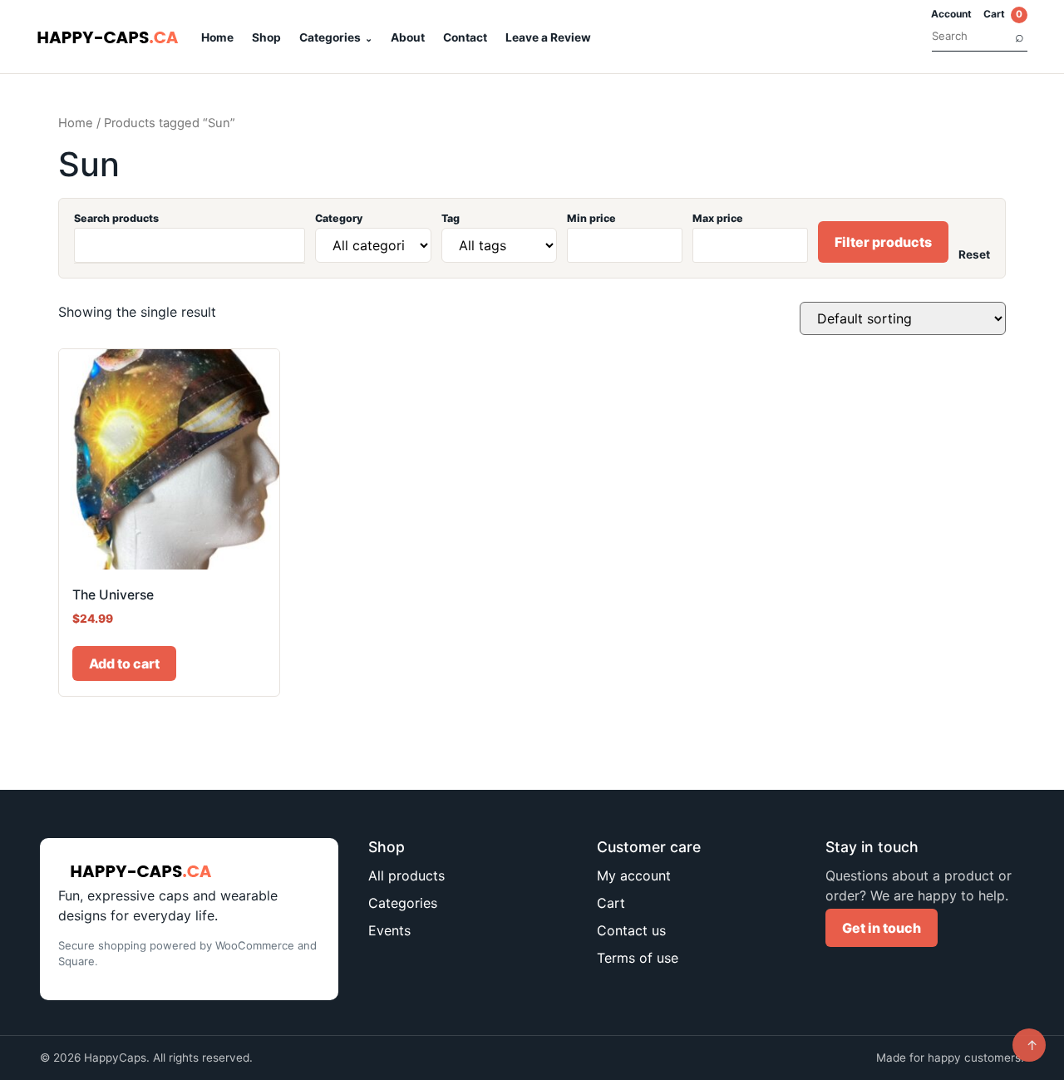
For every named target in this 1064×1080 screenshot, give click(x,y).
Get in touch (881, 928)
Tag (450, 219)
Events (389, 930)
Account (951, 13)
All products (406, 875)
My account (634, 875)
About (408, 37)
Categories (330, 37)
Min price (591, 219)
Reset (974, 254)
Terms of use (637, 957)
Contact (465, 37)
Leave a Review (548, 37)
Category (338, 219)
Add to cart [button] (124, 663)
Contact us (631, 930)
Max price (717, 219)
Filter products (883, 242)
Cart (1002, 13)
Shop (266, 37)
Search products (116, 219)
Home (217, 37)
